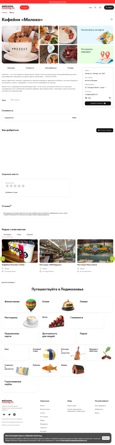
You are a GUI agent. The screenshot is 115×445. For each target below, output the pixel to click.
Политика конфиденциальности (12, 422)
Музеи (44, 317)
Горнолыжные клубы (13, 383)
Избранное (99, 409)
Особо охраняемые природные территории (76, 410)
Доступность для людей (49, 335)
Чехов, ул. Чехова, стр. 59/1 (95, 73)
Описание (11, 68)
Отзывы (70, 68)
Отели (45, 301)
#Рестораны (15, 100)
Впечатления (12, 301)
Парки (83, 333)
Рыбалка (36, 365)
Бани (7, 349)
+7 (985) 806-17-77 (91, 94)
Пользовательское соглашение (12, 419)
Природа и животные (93, 350)
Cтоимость (30, 68)
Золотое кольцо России (57, 2)
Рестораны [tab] (7, 234)
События (43, 427)
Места (12, 12)
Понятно (106, 438)
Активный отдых (37, 350)
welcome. (7, 401)
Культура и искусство (65, 351)
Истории (43, 431)
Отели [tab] (19, 234)
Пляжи (84, 301)
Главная (4, 12)
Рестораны (11, 317)
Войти (97, 413)
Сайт (89, 98)
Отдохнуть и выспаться (9, 367)
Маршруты (44, 424)
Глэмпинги (77, 317)
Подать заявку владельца (40, 214)
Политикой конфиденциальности (74, 440)
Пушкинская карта (12, 335)
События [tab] (30, 234)
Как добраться (50, 68)
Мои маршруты (100, 406)
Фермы (64, 365)
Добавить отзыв (11, 192)
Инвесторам (71, 406)
